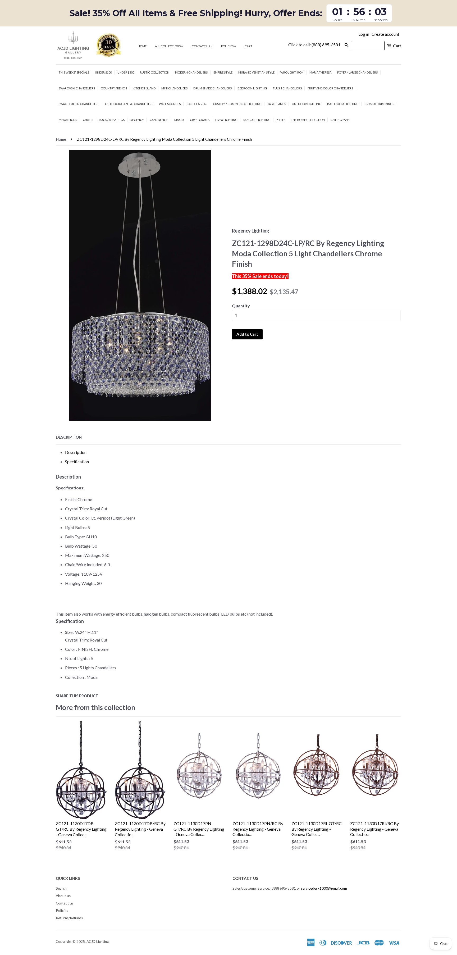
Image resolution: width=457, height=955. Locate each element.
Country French (114, 88)
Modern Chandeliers (191, 72)
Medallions (68, 119)
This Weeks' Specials (74, 72)
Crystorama (199, 119)
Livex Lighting (226, 119)
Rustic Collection (154, 72)
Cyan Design (159, 119)
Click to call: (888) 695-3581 (314, 44)
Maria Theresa (320, 72)
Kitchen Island (144, 88)
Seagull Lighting (257, 119)
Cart (248, 46)
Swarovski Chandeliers (77, 88)
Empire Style (222, 72)
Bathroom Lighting (343, 104)
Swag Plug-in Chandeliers (79, 104)
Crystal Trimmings (379, 104)
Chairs (88, 119)
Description (69, 437)
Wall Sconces (170, 104)
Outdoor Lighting (306, 104)
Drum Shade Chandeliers (212, 88)
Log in (363, 34)
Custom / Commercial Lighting (237, 104)
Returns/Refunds (69, 918)
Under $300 (125, 72)
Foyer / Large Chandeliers (357, 72)
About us (63, 896)
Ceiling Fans (340, 119)
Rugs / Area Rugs (112, 119)
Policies (227, 46)
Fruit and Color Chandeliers (330, 88)
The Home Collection (308, 119)
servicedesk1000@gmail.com (324, 888)
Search (61, 888)
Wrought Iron (292, 72)
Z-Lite (280, 119)
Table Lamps (276, 104)
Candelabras (196, 104)
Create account (385, 34)
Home (142, 46)
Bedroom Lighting (252, 88)
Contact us (201, 46)
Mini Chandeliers (174, 88)
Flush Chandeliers (287, 88)
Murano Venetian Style (256, 72)
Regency (137, 119)
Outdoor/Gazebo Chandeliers (129, 104)
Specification (77, 461)
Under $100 (103, 72)
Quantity (241, 305)
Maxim (179, 119)
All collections (168, 46)
